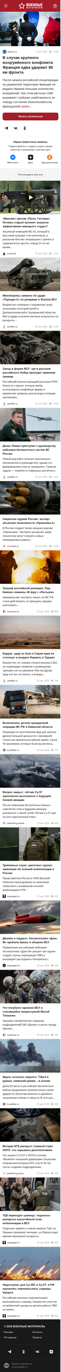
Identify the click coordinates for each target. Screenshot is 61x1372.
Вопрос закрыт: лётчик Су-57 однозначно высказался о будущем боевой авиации (27, 796)
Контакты (37, 1332)
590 (56, 1104)
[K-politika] (4, 750)
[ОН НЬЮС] (4, 546)
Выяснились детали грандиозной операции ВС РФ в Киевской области (28, 724)
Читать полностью (30, 116)
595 (56, 1035)
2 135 (55, 326)
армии (25, 106)
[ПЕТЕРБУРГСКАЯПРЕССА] (4, 1173)
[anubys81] (4, 253)
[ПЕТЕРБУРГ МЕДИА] (4, 823)
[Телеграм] (10, 1351)
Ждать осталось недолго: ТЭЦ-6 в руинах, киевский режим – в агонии (26, 1078)
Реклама (8, 1332)
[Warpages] (4, 896)
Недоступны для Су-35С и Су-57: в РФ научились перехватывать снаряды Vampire (28, 1288)
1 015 (55, 546)
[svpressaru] (4, 611)
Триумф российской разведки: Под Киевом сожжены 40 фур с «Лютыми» (28, 590)
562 (56, 1242)
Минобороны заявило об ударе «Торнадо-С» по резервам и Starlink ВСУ (30, 297)
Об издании (10, 1337)
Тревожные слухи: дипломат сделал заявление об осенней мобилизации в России (28, 869)
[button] (6, 128)
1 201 (55, 477)
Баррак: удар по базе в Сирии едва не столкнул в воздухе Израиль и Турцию (29, 655)
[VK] (37, 1351)
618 (56, 965)
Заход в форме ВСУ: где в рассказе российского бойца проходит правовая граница (29, 372)
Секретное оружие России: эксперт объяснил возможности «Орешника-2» (29, 521)
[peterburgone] (4, 966)
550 (56, 1315)
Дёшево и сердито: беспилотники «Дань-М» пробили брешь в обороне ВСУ (30, 940)
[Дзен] (51, 1351)
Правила (37, 1337)
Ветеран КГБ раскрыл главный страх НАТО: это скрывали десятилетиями (28, 1148)
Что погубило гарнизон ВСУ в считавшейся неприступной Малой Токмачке (26, 1011)
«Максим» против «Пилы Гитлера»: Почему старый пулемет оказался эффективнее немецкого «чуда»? (26, 222)
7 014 (55, 253)
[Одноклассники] (24, 1351)
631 (56, 896)
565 (56, 1173)
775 (56, 750)
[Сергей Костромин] (4, 327)
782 (56, 681)
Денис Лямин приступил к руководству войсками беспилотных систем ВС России (29, 449)
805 (56, 611)
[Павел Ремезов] (4, 404)
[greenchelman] (4, 51)
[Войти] (55, 6)
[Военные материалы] (31, 6)
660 (56, 823)
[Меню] (6, 6)
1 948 (55, 403)
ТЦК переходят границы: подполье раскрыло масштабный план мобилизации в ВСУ (26, 1219)
